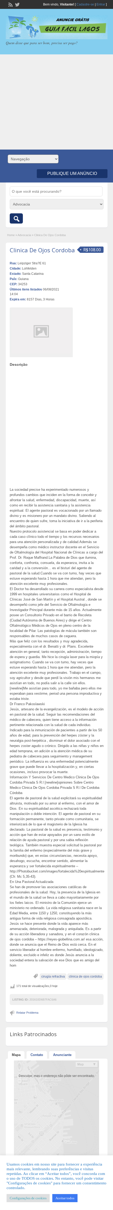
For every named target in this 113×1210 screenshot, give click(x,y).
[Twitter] (17, 4)
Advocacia (24, 235)
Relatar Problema (27, 1012)
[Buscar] (16, 218)
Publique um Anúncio (72, 173)
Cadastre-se (85, 4)
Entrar (100, 4)
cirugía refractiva (53, 976)
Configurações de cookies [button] (28, 1198)
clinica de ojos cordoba (85, 976)
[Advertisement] (56, 102)
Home (11, 235)
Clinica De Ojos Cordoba (42, 250)
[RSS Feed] (10, 4)
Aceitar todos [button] (64, 1198)
